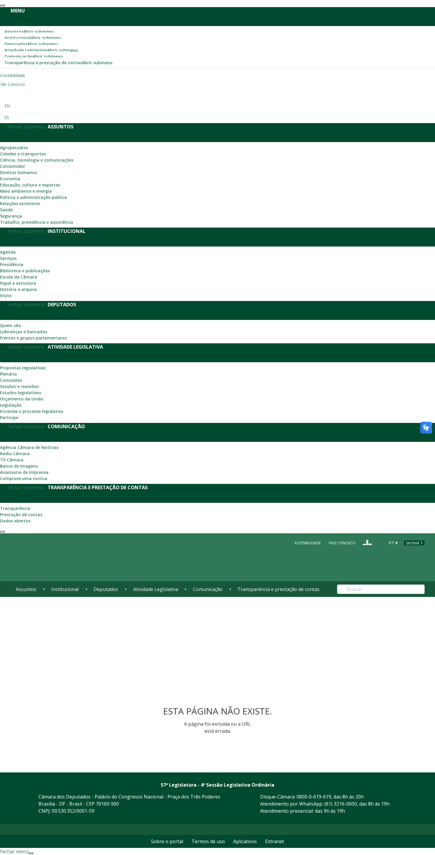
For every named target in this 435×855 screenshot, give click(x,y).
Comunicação (33, 56)
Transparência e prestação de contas (58, 62)
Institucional (32, 38)
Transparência (15, 508)
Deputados (31, 44)
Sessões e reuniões (19, 386)
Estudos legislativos (20, 392)
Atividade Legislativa (41, 50)
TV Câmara (11, 460)
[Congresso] (367, 542)
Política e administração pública (33, 197)
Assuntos (29, 31)
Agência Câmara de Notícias (29, 447)
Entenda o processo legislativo (31, 411)
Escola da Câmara (18, 277)
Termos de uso (208, 841)
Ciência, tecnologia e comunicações (36, 160)
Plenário (8, 374)
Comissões (11, 380)
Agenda (8, 252)
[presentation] (2, 5)
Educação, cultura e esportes (30, 185)
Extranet (274, 841)
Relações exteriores (20, 203)
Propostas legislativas (23, 368)
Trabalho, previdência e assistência (36, 222)
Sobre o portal (167, 841)
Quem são (10, 325)
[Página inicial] (51, 557)
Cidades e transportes (23, 154)
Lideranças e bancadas (23, 331)
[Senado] (378, 542)
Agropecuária (14, 147)
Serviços (8, 258)
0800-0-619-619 (314, 796)
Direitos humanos (18, 172)
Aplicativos (245, 841)
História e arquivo (18, 289)
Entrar (412, 543)
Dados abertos (15, 521)
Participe (9, 417)
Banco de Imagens (19, 466)
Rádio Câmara (15, 453)
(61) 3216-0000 (340, 804)
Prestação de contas (21, 514)
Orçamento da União (22, 399)
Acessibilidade (307, 542)
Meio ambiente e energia (26, 191)
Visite (6, 295)
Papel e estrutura (18, 283)
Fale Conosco (342, 542)
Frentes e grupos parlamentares (33, 338)
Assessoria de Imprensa (24, 472)
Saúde (6, 209)
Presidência (11, 264)
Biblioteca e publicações (25, 270)
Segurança (11, 216)
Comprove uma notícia (23, 478)
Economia (10, 178)
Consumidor (12, 166)
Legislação (11, 405)
